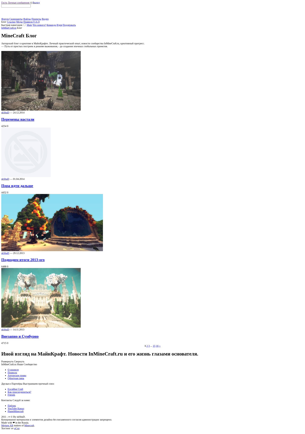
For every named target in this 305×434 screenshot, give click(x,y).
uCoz (17, 428)
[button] (25, 25)
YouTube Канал (16, 408)
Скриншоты (16, 19)
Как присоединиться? (19, 392)
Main (29, 25)
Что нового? (39, 25)
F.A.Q (36, 21)
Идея (59, 25)
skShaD (5, 112)
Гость (4, 2)
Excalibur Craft (15, 389)
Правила (28, 21)
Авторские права (17, 375)
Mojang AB (7, 425)
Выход (36, 2)
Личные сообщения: (19, 2)
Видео (45, 19)
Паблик (12, 405)
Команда (51, 25)
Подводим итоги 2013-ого (23, 260)
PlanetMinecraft (16, 411)
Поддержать (69, 25)
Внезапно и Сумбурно (20, 336)
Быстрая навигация (11, 25)
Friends (11, 394)
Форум (5, 19)
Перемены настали (17, 119)
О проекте (13, 369)
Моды (19, 21)
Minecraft (29, 425)
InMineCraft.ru (8, 28)
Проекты (36, 19)
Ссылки (11, 21)
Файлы (27, 19)
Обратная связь (16, 378)
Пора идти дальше (17, 186)
